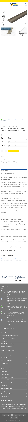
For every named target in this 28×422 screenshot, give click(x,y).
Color (3, 145)
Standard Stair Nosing (6, 388)
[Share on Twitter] (7, 162)
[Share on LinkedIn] (15, 162)
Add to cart (14, 151)
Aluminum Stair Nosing (6, 393)
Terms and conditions (6, 346)
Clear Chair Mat (5, 374)
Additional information (7, 173)
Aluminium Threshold (11, 126)
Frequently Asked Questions (8, 338)
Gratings (3, 391)
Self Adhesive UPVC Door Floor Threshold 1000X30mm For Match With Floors (20, 276)
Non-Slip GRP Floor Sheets (7, 380)
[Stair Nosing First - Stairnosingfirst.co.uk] (14, 4)
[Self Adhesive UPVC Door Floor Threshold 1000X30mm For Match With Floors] (21, 265)
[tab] (14, 170)
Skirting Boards (5, 396)
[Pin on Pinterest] (13, 162)
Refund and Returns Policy (7, 343)
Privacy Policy (4, 341)
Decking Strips (4, 385)
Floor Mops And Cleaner (7, 377)
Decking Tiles (4, 363)
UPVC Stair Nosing (6, 355)
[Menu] (2, 4)
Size (2, 141)
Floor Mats (4, 371)
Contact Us (4, 332)
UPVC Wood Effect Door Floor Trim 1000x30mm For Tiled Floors (7, 276)
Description (4, 170)
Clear (25, 139)
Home (2, 126)
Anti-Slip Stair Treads (6, 360)
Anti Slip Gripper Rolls (6, 368)
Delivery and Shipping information (9, 335)
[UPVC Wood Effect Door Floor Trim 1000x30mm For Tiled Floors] (7, 265)
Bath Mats (3, 366)
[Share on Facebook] (5, 162)
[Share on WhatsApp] (2, 162)
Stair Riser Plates (5, 357)
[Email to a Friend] (10, 162)
